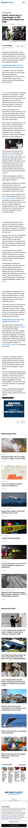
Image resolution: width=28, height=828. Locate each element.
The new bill (5, 92)
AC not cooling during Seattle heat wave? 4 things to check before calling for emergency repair (13, 632)
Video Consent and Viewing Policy (8, 817)
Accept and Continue (14, 825)
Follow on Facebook (14, 800)
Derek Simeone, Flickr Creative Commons (18, 41)
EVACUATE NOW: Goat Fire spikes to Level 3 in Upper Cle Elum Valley (13, 457)
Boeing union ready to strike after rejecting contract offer (13, 512)
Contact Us (14, 799)
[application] (14, 144)
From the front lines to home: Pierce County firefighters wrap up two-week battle (13, 565)
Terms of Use (13, 814)
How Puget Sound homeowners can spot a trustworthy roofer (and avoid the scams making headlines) (13, 657)
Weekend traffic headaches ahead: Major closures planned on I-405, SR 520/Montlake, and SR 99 (13, 594)
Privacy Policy (20, 814)
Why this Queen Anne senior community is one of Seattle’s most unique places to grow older (13, 708)
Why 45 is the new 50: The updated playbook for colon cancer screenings (13, 756)
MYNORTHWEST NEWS (6, 12)
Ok (26, 802)
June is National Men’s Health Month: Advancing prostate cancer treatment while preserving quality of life (13, 682)
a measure (22, 327)
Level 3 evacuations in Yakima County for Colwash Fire (11, 485)
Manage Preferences (14, 821)
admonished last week (11, 155)
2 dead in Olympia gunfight (10, 538)
